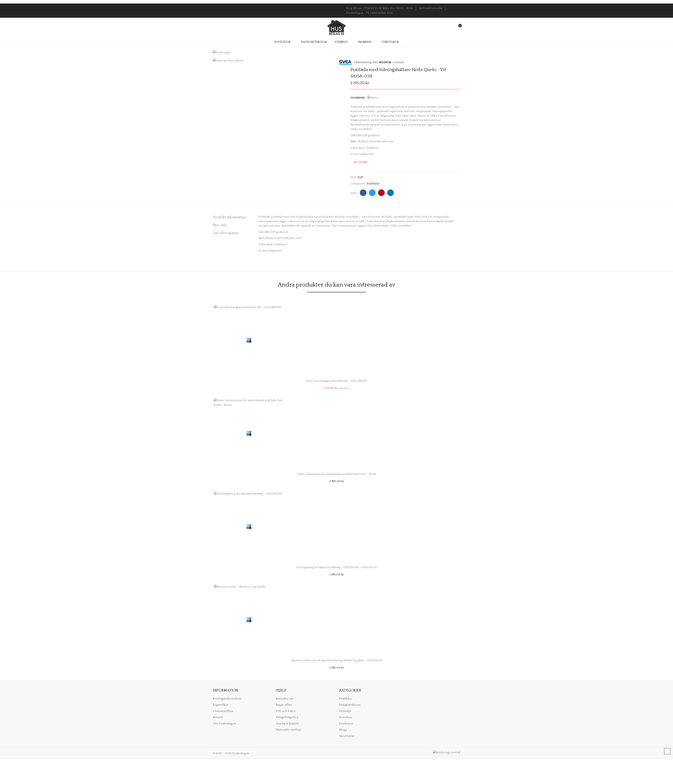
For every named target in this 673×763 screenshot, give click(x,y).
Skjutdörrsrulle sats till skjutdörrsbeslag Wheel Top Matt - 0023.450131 (336, 660)
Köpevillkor (220, 704)
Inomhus (345, 717)
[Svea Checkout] (346, 62)
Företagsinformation (227, 698)
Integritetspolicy (287, 717)
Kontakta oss (284, 698)
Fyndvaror (346, 723)
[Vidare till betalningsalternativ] (460, 61)
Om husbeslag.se (224, 723)
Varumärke (347, 736)
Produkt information (229, 217)
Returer (218, 717)
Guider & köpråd (287, 723)
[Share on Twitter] (372, 192)
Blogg (343, 729)
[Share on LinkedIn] (390, 192)
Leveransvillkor (223, 711)
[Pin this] (381, 192)
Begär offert (284, 704)
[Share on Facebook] (363, 192)
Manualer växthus (288, 729)
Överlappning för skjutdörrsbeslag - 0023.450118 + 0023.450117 (336, 567)
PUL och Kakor (286, 711)
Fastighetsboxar (350, 704)
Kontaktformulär (431, 8)
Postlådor (373, 183)
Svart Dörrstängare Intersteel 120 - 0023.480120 (336, 380)
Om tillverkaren (225, 233)
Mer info (220, 225)
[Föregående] (448, 61)
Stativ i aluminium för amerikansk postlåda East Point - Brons (336, 474)
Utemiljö (345, 711)
